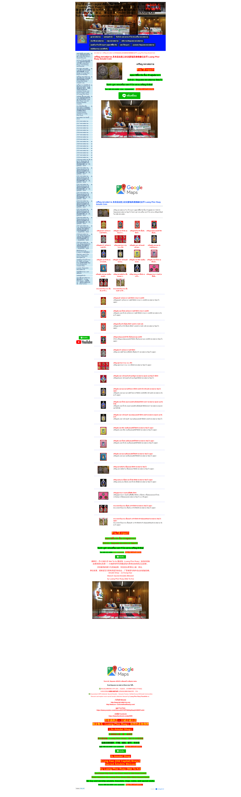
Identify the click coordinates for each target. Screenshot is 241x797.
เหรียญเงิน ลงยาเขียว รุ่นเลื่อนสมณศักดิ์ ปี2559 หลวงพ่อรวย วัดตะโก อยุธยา (133, 428)
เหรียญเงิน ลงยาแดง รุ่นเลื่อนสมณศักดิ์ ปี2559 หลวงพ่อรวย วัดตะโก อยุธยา (133, 454)
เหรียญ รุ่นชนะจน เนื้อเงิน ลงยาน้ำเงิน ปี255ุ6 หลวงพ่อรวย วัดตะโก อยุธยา (133, 480)
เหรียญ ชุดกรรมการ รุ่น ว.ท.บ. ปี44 (122, 363)
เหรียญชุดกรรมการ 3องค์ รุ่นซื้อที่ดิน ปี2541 (125, 493)
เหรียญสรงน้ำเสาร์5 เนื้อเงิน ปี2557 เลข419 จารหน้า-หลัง (128, 324)
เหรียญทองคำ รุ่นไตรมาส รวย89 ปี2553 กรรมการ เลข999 (128, 298)
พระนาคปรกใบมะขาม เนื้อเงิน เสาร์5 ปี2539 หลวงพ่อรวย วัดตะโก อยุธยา (132, 505)
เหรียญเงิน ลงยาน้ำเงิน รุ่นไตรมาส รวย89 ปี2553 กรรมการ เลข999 (131, 311)
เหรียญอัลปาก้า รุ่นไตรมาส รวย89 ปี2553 (124, 350)
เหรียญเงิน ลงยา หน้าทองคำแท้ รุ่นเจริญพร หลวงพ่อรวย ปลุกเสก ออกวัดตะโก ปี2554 (135, 376)
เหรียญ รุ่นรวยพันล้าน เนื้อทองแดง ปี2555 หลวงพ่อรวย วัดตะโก (130, 467)
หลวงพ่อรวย (97, 53)
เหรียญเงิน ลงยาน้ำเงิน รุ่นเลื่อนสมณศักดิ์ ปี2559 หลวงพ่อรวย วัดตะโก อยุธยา (133, 441)
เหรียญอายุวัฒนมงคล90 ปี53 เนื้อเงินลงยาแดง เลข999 (127, 337)
